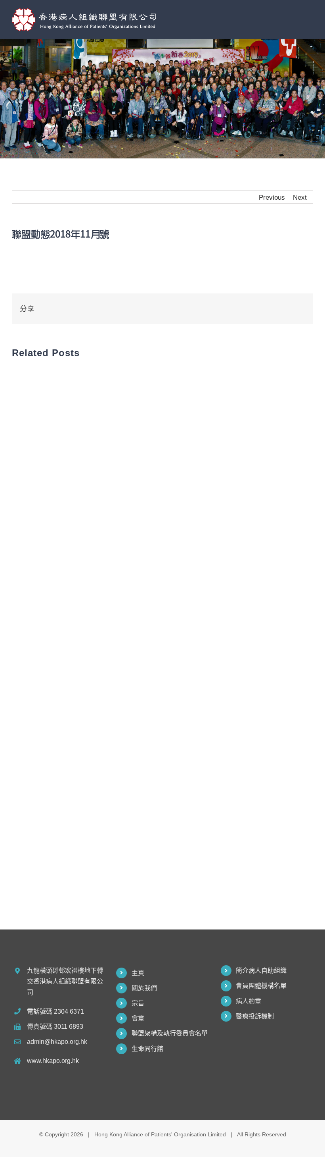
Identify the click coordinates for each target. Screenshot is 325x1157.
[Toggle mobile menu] (310, 17)
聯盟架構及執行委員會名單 (170, 1033)
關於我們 (144, 988)
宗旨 (138, 1003)
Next (300, 197)
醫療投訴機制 (255, 1016)
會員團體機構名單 (261, 985)
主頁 (138, 973)
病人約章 (248, 1001)
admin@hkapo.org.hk (57, 1041)
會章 (138, 1018)
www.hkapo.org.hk (53, 1060)
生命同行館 (147, 1048)
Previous (272, 197)
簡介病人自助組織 (261, 970)
